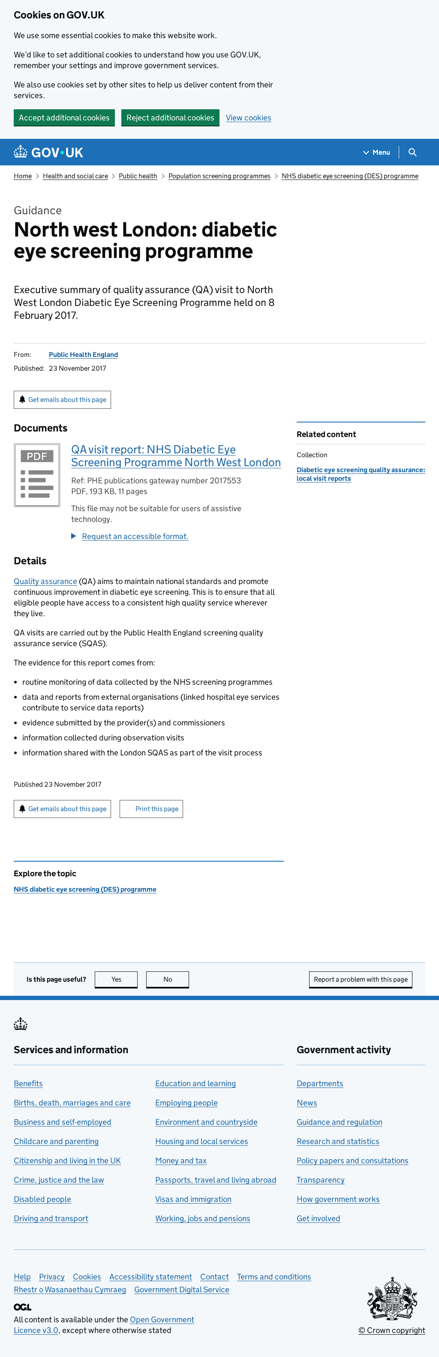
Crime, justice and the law (59, 1180)
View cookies (248, 118)
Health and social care (75, 176)
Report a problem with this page (361, 979)
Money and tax (181, 1160)
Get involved (318, 1218)
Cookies (87, 1277)
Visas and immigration (193, 1199)
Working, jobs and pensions (202, 1218)
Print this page (156, 809)
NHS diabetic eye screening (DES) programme (350, 176)
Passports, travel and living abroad (216, 1180)
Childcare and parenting (56, 1141)
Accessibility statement (150, 1277)
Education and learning (195, 1083)
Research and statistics (338, 1141)
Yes (124, 979)
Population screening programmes (219, 176)
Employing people (186, 1103)
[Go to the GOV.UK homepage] (48, 152)
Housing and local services (201, 1141)
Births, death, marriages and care (72, 1103)
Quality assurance (45, 581)
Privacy (52, 1277)
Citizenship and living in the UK (67, 1160)
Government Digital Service (181, 1289)
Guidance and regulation (339, 1122)
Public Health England (83, 354)
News (307, 1103)
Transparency (321, 1180)
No (176, 979)
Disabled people (42, 1199)
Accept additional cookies (64, 118)
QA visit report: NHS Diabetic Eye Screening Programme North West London (176, 455)
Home (23, 176)
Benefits (28, 1083)
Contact (214, 1277)
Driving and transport (51, 1218)
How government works (338, 1199)
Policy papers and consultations (353, 1160)
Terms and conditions (274, 1277)
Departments (320, 1083)
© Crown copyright (391, 1330)
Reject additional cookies (170, 118)
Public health (138, 176)
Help (22, 1277)
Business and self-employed (62, 1122)
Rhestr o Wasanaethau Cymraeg (70, 1289)
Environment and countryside (206, 1122)
